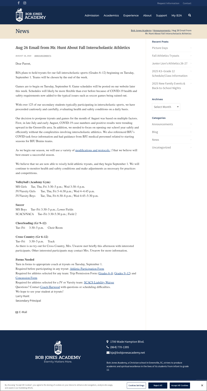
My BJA (177, 15)
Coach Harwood (50, 287)
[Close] (202, 385)
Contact (187, 3)
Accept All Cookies (179, 385)
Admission (92, 15)
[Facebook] (19, 3)
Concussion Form (26, 278)
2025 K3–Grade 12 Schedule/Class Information (169, 73)
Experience (131, 15)
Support (161, 15)
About (147, 15)
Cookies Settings (136, 385)
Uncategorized (161, 147)
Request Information (168, 3)
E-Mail (22, 312)
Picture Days (160, 48)
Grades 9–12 (122, 273)
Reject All (158, 385)
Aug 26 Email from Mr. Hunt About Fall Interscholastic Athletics (73, 47)
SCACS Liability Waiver (99, 282)
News (155, 139)
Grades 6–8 (106, 273)
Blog (155, 132)
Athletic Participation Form (87, 269)
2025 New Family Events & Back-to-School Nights (168, 85)
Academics (111, 15)
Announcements (161, 30)
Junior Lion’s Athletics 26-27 (169, 63)
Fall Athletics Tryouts (165, 55)
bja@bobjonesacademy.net (127, 352)
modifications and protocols (92, 150)
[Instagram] (25, 3)
